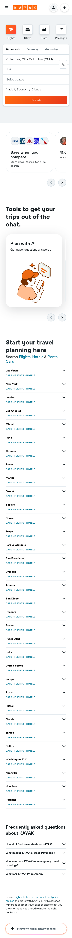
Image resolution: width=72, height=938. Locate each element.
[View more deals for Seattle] (64, 504)
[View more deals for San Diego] (64, 598)
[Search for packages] (61, 29)
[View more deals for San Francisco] (64, 558)
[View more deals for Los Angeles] (64, 410)
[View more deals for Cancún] (64, 491)
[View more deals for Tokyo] (64, 531)
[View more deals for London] (64, 397)
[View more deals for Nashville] (64, 773)
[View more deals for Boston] (64, 625)
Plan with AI (23, 243)
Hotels (37, 356)
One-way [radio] (33, 49)
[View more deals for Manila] (64, 478)
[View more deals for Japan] (64, 692)
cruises (10, 901)
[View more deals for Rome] (64, 464)
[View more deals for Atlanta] (64, 585)
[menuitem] (11, 32)
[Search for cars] (44, 29)
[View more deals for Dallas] (64, 746)
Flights (25, 356)
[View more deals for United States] (64, 665)
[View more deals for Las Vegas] (64, 370)
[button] (6, 7)
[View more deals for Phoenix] (64, 612)
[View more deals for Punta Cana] (64, 638)
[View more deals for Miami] (64, 424)
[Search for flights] (11, 29)
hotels (26, 897)
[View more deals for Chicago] (64, 571)
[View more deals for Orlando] (64, 451)
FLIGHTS (19, 375)
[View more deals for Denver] (64, 518)
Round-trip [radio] (13, 49)
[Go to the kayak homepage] (25, 7)
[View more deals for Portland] (64, 799)
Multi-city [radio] (51, 49)
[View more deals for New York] (64, 384)
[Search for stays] (28, 29)
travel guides (52, 897)
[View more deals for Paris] (64, 437)
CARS (9, 375)
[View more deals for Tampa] (64, 732)
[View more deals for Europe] (64, 679)
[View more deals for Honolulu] (64, 786)
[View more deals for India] (64, 652)
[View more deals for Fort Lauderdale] (64, 545)
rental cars (37, 897)
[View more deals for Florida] (64, 719)
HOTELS (30, 375)
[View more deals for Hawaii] (64, 706)
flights (18, 897)
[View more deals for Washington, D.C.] (64, 759)
